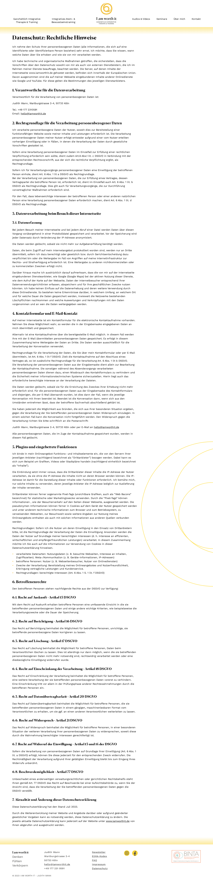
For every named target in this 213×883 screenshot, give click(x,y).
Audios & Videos (141, 19)
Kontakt (196, 19)
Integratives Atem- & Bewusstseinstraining (63, 20)
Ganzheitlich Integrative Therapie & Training (26, 20)
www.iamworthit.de (118, 821)
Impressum (99, 864)
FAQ (94, 860)
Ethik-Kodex (99, 856)
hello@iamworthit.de (33, 113)
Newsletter (99, 852)
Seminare (161, 19)
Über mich (179, 19)
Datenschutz (100, 868)
